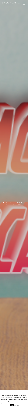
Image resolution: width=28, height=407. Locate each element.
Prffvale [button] (11, 405)
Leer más (16, 405)
